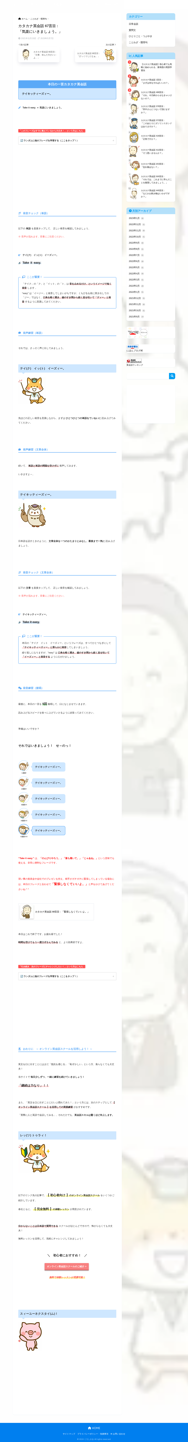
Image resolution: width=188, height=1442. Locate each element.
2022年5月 (136, 267)
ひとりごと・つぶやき (133, 4)
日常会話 (107, 4)
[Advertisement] (67, 173)
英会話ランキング (134, 365)
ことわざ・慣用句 (154, 4)
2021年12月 (137, 298)
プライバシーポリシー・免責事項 (92, 1434)
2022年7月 (136, 255)
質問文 (117, 4)
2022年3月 (136, 279)
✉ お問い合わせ (118, 1434)
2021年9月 (136, 316)
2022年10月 (137, 236)
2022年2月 (136, 286)
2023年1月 (136, 218)
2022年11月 (137, 230)
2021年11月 (137, 304)
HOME (95, 1428)
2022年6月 (136, 261)
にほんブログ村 (134, 350)
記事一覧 (170, 4)
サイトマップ (69, 1434)
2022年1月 (136, 292)
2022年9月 (136, 243)
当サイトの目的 (93, 4)
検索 (172, 376)
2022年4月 (136, 273)
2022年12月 (137, 224)
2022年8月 (136, 249)
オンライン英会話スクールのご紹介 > (66, 1266)
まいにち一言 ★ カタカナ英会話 (38, 4)
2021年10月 (137, 310)
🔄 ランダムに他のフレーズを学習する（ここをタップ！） (49, 140)
